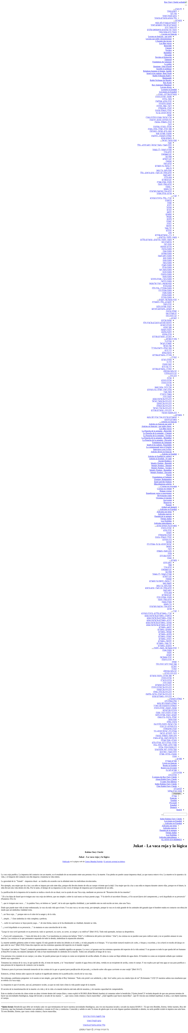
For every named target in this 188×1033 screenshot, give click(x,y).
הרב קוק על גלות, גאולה (162, 692)
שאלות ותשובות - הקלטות (161, 136)
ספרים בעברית (171, 761)
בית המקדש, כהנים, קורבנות (161, 119)
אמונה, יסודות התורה (163, 96)
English (174, 800)
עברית (174, 796)
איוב (170, 232)
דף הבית (178, 9)
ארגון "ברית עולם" (174, 791)
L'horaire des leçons (164, 41)
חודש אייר (168, 152)
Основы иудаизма (164, 498)
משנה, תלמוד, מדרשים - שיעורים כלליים (156, 239)
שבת (170, 142)
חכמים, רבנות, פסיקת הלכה (166, 715)
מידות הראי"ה (166, 680)
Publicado (66, 862)
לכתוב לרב (178, 788)
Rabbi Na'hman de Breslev (161, 80)
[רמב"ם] (170, 318)
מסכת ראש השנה (165, 256)
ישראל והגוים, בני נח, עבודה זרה (159, 544)
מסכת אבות (167, 292)
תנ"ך (175, 196)
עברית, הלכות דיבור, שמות (166, 712)
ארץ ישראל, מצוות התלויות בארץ (159, 117)
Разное (169, 505)
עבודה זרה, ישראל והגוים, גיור (165, 731)
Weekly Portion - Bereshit (161, 463)
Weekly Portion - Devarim (161, 472)
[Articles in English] (161, 454)
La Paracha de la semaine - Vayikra (157, 435)
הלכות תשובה (166, 329)
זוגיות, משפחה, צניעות (163, 122)
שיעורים (178, 20)
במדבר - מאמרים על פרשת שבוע (159, 622)
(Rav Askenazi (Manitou (162, 85)
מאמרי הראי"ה (166, 394)
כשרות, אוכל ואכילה (169, 740)
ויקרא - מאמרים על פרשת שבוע (159, 620)
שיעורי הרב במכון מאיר (168, 32)
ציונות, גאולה (172, 722)
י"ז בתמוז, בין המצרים (163, 166)
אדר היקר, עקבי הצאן (163, 387)
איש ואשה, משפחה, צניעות (166, 735)
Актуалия (167, 500)
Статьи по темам (164, 489)
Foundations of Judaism (162, 477)
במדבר (169, 207)
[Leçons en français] (161, 34)
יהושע (169, 212)
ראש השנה (167, 175)
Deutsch (173, 807)
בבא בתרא (167, 286)
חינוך (170, 124)
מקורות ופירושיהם (170, 710)
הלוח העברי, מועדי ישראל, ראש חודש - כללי (154, 145)
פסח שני (168, 156)
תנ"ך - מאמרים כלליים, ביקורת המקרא (156, 613)
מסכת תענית (167, 265)
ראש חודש (167, 562)
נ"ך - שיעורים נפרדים (163, 235)
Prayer (169, 475)
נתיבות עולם (167, 352)
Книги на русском (169, 768)
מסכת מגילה (167, 267)
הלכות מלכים (166, 332)
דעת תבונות (167, 364)
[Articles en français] (160, 422)
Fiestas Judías (166, 519)
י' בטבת (169, 186)
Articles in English (169, 454)
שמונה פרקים (166, 320)
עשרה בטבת (167, 602)
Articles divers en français (161, 452)
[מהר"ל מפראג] (165, 339)
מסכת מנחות (167, 295)
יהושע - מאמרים (165, 627)
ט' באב (169, 168)
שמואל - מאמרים (165, 632)
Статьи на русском (169, 486)
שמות (169, 202)
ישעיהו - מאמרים (165, 636)
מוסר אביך (167, 392)
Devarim (168, 55)
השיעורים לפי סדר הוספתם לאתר (164, 25)
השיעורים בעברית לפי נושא (166, 23)
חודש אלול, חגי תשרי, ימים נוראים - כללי (156, 172)
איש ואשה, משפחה (164, 551)
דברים (169, 209)
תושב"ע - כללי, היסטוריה (162, 302)
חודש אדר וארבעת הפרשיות (161, 191)
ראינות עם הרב (166, 555)
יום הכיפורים (167, 179)
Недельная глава (164, 495)
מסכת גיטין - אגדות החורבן (161, 279)
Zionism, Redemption (163, 479)
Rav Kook (167, 83)
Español (173, 805)
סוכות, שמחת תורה (164, 597)
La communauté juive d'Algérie (159, 447)
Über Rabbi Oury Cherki (167, 786)
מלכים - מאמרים (165, 634)
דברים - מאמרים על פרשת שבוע (159, 625)
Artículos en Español (168, 509)
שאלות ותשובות (175, 698)
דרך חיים (168, 350)
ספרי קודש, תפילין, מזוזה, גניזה (165, 745)
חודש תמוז (168, 163)
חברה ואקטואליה (165, 535)
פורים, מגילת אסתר (164, 193)
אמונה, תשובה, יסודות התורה (165, 708)
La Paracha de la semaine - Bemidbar (157, 438)
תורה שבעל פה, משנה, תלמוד (165, 648)
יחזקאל (169, 226)
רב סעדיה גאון (171, 313)
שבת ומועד (172, 719)
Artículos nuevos (165, 514)
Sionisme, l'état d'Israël (162, 66)
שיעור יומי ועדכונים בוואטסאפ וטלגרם (162, 29)
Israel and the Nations (163, 482)
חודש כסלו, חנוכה (165, 184)
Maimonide (167, 78)
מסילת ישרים (166, 359)
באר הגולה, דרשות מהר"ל (162, 348)
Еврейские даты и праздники (159, 493)
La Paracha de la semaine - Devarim (157, 440)
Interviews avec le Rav (162, 449)
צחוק (170, 553)
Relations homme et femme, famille (157, 71)
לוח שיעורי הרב (171, 27)
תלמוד (169, 652)
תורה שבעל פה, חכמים (168, 299)
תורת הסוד (167, 304)
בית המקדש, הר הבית (168, 726)
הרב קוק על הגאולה (164, 405)
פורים (169, 608)
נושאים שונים (166, 138)
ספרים (179, 758)
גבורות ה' (168, 341)
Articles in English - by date (160, 459)
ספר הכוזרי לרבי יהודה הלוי (166, 664)
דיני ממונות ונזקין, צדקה (168, 747)
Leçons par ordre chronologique (159, 39)
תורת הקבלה (167, 659)
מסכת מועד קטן (165, 269)
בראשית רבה (166, 242)
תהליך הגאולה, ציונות (163, 537)
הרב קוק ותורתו (171, 673)
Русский (173, 803)
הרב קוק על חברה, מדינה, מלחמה (159, 694)
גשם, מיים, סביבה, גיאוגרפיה (161, 131)
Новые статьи (166, 491)
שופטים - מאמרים (165, 629)
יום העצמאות (166, 154)
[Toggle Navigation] (186, 5)
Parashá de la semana (163, 516)
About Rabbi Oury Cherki (166, 779)
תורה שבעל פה (166, 657)
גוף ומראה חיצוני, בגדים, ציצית (165, 738)
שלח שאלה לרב (171, 701)
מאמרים (178, 415)
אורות (169, 378)
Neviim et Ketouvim (163, 57)
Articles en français (169, 422)
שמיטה (169, 542)
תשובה (169, 532)
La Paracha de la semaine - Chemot (157, 433)
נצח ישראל (167, 346)
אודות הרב (178, 772)
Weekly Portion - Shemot (161, 465)
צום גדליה (168, 177)
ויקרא (169, 205)
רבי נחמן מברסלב (170, 371)
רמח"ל (174, 357)
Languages (177, 793)
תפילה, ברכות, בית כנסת (167, 717)
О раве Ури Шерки (168, 782)
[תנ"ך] (172, 196)
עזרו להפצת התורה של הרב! (94, 1016)
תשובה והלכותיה (165, 103)
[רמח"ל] (171, 357)
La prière (168, 64)
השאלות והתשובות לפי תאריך (165, 705)
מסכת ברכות (167, 249)
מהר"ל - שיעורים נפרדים (162, 355)
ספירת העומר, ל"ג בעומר (162, 149)
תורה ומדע (167, 530)
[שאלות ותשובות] (168, 699)
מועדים (174, 560)
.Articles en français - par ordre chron (157, 426)
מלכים (169, 219)
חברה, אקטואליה (165, 108)
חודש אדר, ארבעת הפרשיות (161, 606)
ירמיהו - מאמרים (165, 638)
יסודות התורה (166, 528)
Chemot (168, 48)
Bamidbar (168, 53)
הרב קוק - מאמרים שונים (162, 696)
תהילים (169, 230)
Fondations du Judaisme (162, 442)
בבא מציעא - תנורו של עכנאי (160, 283)
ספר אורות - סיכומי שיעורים (161, 675)
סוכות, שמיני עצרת (164, 182)
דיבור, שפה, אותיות (164, 106)
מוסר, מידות (167, 99)
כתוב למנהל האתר (169, 16)
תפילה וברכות (171, 311)
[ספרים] (176, 759)
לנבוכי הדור (167, 396)
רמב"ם (174, 318)
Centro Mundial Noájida (94, 862)
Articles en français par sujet (160, 424)
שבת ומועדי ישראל (169, 140)
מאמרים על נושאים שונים (167, 525)
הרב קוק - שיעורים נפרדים (161, 410)
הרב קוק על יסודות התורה (161, 687)
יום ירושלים (167, 159)
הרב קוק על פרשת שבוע (162, 399)
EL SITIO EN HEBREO (171, 839)
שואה (169, 115)
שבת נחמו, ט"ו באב (164, 170)
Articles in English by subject (160, 456)
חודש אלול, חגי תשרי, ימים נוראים (158, 588)
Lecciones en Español (168, 92)
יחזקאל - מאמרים (165, 641)
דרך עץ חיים (167, 366)
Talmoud (168, 59)
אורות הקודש (166, 380)
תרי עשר (168, 228)
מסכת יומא (167, 258)
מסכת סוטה (167, 276)
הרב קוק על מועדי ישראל (162, 401)
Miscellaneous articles (163, 484)
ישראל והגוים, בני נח (164, 113)
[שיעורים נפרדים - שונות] (157, 94)
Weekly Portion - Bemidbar (161, 470)
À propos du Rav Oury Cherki (164, 777)
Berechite (168, 46)
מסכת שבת (167, 251)
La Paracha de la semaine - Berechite (157, 431)
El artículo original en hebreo (114, 862)
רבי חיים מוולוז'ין (170, 373)
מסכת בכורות (166, 297)
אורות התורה (166, 382)
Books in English (170, 765)
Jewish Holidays (165, 461)
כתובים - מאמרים (165, 645)
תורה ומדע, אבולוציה (163, 101)
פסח (170, 147)
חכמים (169, 655)
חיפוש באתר (172, 11)
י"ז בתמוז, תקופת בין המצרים (160, 581)
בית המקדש (167, 539)
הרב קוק (173, 375)
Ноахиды (168, 502)
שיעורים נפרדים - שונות (167, 94)
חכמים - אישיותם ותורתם (162, 309)
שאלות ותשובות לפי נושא (167, 703)
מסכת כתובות (166, 274)
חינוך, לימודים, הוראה (168, 733)
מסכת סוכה (167, 260)
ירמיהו (169, 223)
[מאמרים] (174, 415)
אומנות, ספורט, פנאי (164, 133)
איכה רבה (168, 244)
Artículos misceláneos (163, 523)
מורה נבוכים (167, 334)
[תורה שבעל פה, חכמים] (158, 300)
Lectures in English (169, 89)
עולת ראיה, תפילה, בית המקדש (159, 389)
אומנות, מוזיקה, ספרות (168, 754)
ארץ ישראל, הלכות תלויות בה (165, 724)
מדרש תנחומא (166, 246)
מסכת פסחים (166, 253)
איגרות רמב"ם (166, 325)
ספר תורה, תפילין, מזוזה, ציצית (160, 129)
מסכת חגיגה (167, 272)
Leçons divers (166, 87)
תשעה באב (167, 583)
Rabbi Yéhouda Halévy (162, 76)
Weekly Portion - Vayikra (161, 468)
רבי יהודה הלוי (171, 316)
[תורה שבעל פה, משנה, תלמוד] (153, 648)
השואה (169, 546)
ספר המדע (167, 327)
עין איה (169, 385)
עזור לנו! (173, 13)
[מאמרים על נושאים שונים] (156, 526)
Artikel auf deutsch (169, 507)
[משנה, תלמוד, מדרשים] (158, 237)
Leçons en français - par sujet (160, 36)
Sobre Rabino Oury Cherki (166, 784)
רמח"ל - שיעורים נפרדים (162, 369)
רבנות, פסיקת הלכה (164, 306)
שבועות (169, 161)
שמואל (169, 216)
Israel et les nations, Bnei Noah (159, 73)
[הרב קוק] (169, 376)
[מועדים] (170, 560)
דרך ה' (169, 362)
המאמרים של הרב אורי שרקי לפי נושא (162, 417)
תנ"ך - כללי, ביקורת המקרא (161, 198)
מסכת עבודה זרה (165, 290)
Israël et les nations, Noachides (159, 445)
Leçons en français (169, 34)
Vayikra (168, 50)
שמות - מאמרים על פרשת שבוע (159, 618)
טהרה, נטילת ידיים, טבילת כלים (164, 742)
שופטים (169, 214)
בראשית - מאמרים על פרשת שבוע (158, 615)
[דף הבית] (174, 9)
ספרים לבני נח (171, 770)
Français (173, 798)
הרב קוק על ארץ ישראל (162, 408)
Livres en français (169, 763)
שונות (169, 558)
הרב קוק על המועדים (163, 685)
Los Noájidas (166, 521)
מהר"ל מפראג (171, 339)
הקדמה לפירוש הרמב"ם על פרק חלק (157, 322)
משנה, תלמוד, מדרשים (168, 237)
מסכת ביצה (167, 262)
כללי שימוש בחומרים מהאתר (165, 18)
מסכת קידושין (166, 281)
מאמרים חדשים (170, 419)
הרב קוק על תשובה (164, 403)
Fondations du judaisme (162, 62)
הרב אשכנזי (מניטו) (169, 412)
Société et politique (164, 69)
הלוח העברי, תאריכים (168, 752)
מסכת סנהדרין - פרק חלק (162, 288)
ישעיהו (169, 221)
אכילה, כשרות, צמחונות (162, 126)
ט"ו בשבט (168, 189)
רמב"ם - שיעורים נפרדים (162, 336)
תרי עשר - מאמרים (164, 643)
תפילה (174, 662)
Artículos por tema (164, 512)
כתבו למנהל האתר (94, 1021)
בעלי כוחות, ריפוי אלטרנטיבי (166, 749)
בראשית (168, 200)
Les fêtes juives (165, 43)
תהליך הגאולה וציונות (163, 110)
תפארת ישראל (166, 343)
